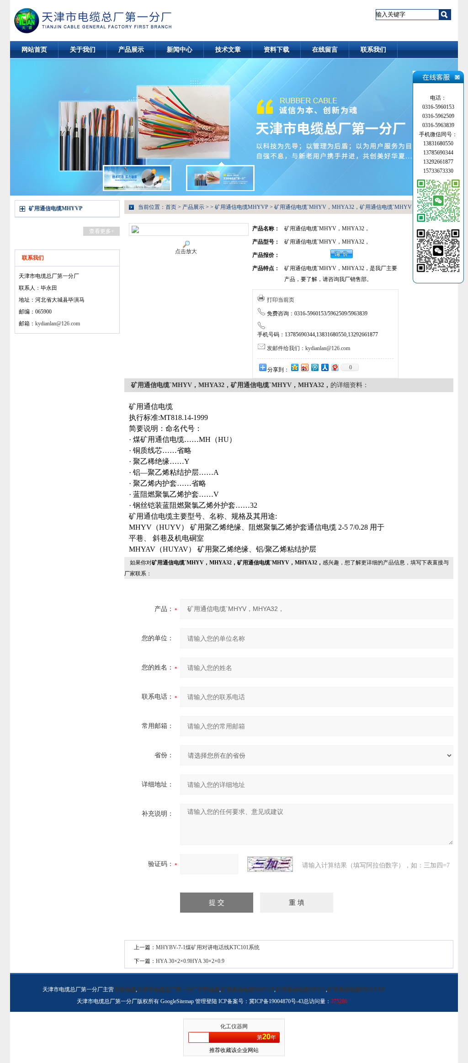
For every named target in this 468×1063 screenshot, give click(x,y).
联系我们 (373, 49)
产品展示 (131, 49)
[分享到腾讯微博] (314, 367)
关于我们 (83, 49)
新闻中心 (179, 49)
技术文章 (228, 49)
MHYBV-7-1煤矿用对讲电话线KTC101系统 (208, 947)
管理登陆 (206, 1001)
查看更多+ (101, 231)
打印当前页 (280, 300)
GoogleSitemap (177, 1001)
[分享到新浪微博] (304, 367)
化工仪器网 (234, 1026)
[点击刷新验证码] (270, 864)
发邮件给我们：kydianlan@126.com (308, 348)
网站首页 (34, 49)
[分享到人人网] (324, 367)
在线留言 (325, 49)
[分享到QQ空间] (294, 367)
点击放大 (186, 251)
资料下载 (276, 49)
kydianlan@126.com (57, 323)
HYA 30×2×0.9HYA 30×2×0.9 (190, 961)
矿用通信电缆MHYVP (55, 208)
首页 (170, 207)
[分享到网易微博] (335, 367)
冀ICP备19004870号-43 (276, 1001)
